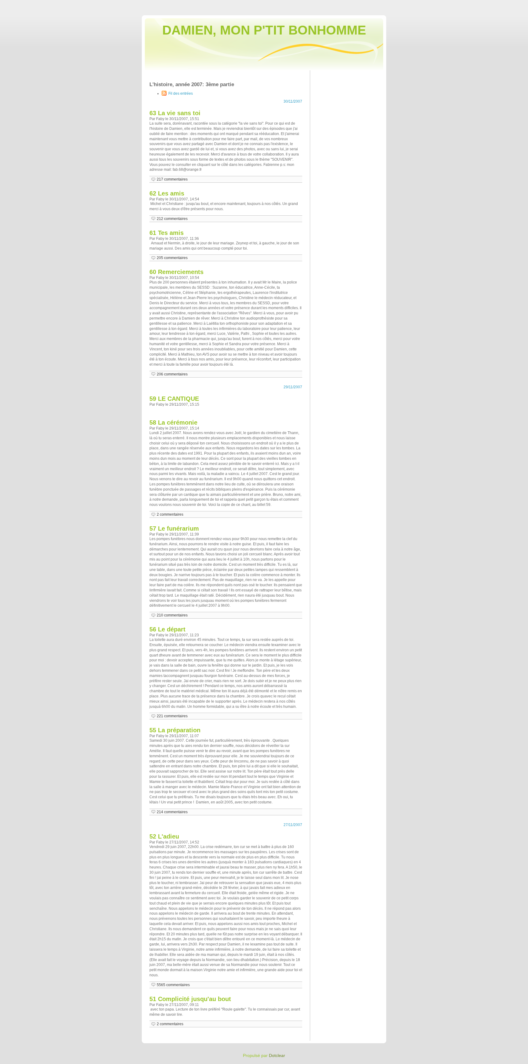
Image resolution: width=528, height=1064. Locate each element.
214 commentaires (172, 812)
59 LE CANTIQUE (174, 398)
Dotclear (277, 1055)
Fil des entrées (180, 93)
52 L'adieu (164, 836)
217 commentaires (172, 179)
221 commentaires (172, 716)
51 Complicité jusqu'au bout (190, 999)
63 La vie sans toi (174, 113)
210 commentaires (172, 615)
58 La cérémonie (173, 422)
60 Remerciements (176, 272)
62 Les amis (166, 193)
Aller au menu (479, 4)
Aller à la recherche (509, 4)
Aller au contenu (451, 4)
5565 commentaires (173, 985)
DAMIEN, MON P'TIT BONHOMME (264, 30)
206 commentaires (172, 374)
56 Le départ (167, 629)
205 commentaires (172, 258)
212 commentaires (172, 219)
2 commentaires (170, 514)
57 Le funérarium (174, 528)
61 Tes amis (166, 232)
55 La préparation (174, 730)
